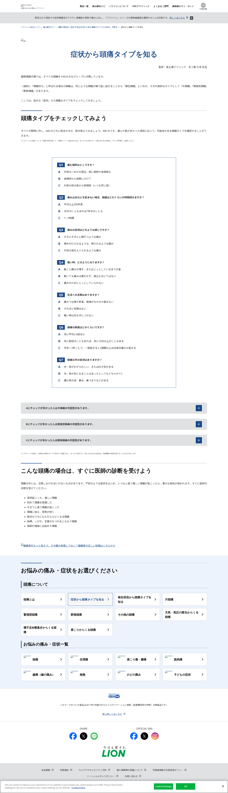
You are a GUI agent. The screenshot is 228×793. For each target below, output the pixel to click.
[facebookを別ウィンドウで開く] (73, 736)
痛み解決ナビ (98, 6)
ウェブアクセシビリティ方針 (93, 770)
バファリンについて (119, 6)
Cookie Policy (78, 787)
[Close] (223, 786)
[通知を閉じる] (191, 18)
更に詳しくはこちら (112, 714)
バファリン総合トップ (30, 27)
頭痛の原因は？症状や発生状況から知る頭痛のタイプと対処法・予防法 (87, 27)
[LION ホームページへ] (114, 751)
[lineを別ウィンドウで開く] (94, 736)
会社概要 (45, 770)
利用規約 (64, 770)
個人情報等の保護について (130, 770)
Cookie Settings (163, 786)
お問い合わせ (131, 776)
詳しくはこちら (177, 17)
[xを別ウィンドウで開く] (144, 736)
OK (185, 786)
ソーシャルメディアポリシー (101, 776)
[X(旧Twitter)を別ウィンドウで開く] (83, 736)
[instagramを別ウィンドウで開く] (155, 736)
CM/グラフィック (141, 6)
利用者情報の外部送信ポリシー (168, 770)
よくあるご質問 (161, 6)
